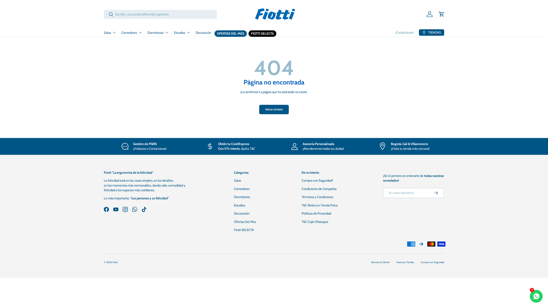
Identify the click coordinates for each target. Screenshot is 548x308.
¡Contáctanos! (404, 32)
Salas (107, 33)
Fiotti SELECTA (262, 34)
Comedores (129, 33)
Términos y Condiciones (317, 197)
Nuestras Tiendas (405, 262)
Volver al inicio (274, 109)
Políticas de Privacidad (316, 213)
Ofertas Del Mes (230, 34)
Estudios (179, 33)
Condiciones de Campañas (319, 189)
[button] (441, 14)
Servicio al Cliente (380, 262)
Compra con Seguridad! (317, 180)
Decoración (203, 33)
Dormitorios (155, 33)
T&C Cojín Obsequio (315, 222)
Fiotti (115, 262)
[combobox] (160, 14)
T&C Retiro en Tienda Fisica (320, 205)
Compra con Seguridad (432, 262)
